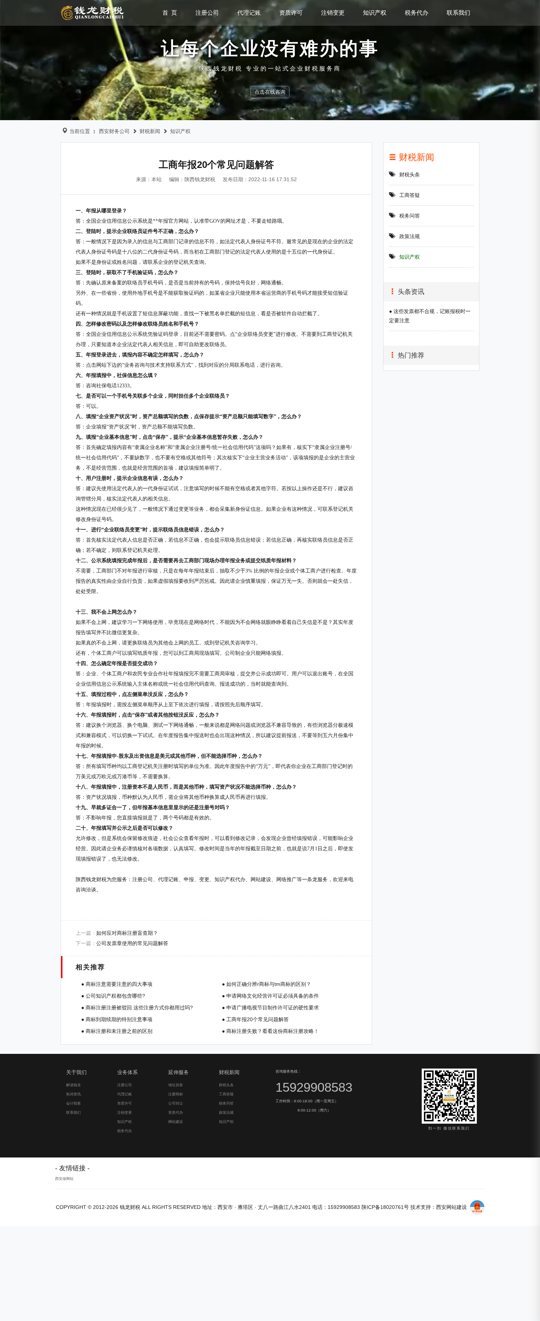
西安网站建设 (451, 1207)
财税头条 (409, 174)
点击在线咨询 (270, 92)
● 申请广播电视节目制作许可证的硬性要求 (270, 1008)
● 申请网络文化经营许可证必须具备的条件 (270, 996)
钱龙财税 (93, 13)
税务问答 (409, 216)
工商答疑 (409, 195)
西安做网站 (64, 1179)
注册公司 (207, 13)
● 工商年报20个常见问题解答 (255, 1019)
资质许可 (291, 13)
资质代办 (175, 1112)
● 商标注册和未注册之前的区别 (116, 1031)
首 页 (169, 13)
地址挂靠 (175, 1085)
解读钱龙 (73, 1085)
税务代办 (416, 13)
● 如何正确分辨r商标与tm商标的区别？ (266, 984)
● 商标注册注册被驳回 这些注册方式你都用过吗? (137, 1008)
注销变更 (333, 13)
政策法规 (409, 236)
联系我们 (458, 13)
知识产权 (374, 13)
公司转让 (175, 1103)
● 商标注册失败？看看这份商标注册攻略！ (270, 1031)
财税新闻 (150, 131)
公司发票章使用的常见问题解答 (132, 943)
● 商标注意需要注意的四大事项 (116, 984)
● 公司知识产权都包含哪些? (113, 996)
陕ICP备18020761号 (385, 1207)
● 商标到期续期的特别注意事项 (116, 1019)
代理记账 (249, 13)
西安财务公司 (114, 131)
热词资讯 (73, 1094)
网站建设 (175, 1122)
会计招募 (73, 1103)
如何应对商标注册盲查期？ (127, 933)
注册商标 (175, 1094)
